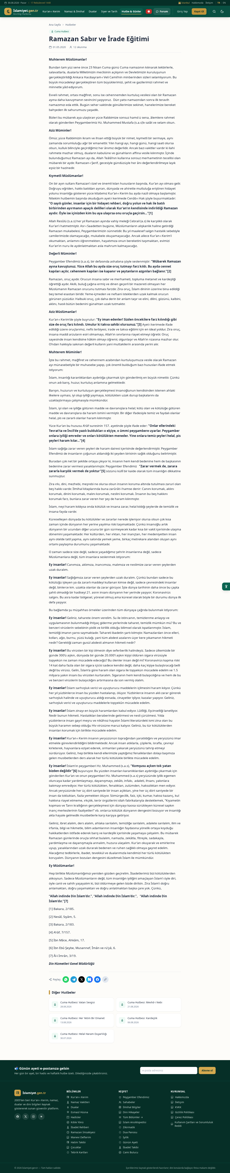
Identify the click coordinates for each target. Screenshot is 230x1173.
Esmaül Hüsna (79, 1112)
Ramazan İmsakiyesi (83, 1132)
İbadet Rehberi (80, 1127)
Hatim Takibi (78, 1142)
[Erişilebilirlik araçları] (226, 586)
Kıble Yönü (77, 1122)
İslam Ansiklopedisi (134, 1122)
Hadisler (76, 1117)
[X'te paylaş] (81, 979)
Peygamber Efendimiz (136, 1097)
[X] (25, 1116)
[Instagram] (33, 1116)
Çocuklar (76, 1147)
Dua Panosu (130, 1132)
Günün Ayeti (130, 1142)
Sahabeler (129, 1102)
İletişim (209, 2)
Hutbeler (70, 24)
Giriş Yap (182, 11)
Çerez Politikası (184, 1117)
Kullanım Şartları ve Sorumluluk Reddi (194, 1123)
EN (224, 2)
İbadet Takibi (131, 1147)
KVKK (178, 1107)
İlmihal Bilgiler (132, 1107)
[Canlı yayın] (149, 11)
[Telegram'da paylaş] (73, 979)
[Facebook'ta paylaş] (97, 979)
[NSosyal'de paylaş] (89, 979)
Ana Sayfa (55, 24)
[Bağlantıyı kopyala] (105, 979)
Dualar (75, 1107)
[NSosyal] (41, 1116)
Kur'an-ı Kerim (79, 1097)
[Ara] (214, 11)
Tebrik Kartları (79, 1152)
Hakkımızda (197, 2)
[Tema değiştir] (222, 11)
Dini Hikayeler (131, 1112)
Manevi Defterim (81, 1137)
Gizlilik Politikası (184, 1112)
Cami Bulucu (130, 1152)
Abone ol (207, 1070)
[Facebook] (17, 1116)
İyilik (125, 1137)
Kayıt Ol (199, 11)
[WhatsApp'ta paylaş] (66, 979)
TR (218, 2)
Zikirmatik (129, 1127)
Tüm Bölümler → (133, 1117)
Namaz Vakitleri (80, 1102)
